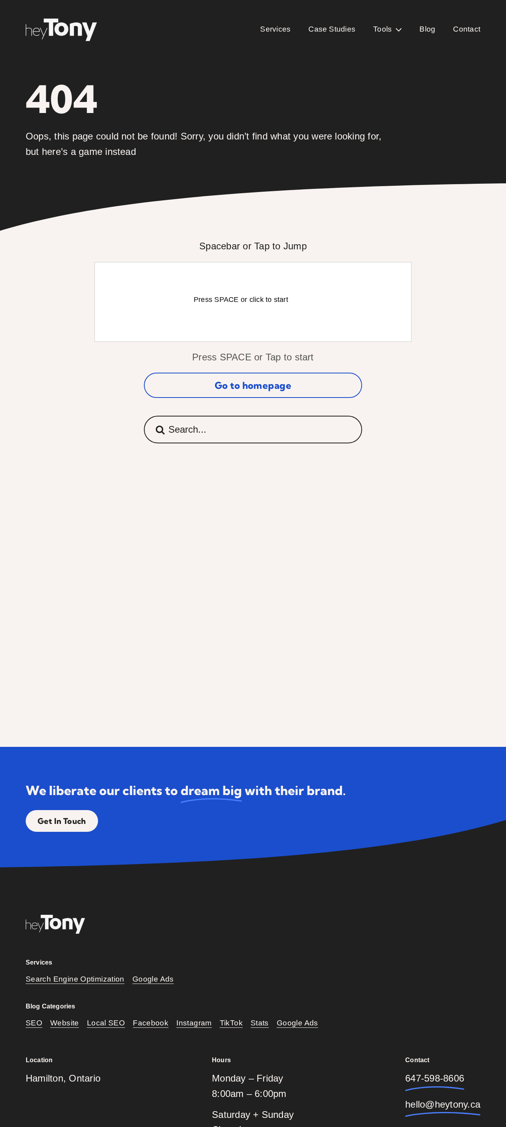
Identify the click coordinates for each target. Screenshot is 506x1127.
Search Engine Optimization (75, 979)
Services (275, 29)
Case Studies (331, 29)
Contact (466, 29)
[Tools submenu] (399, 30)
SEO (34, 1023)
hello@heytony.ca (442, 1104)
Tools (382, 29)
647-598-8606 (434, 1078)
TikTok (231, 1023)
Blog (427, 29)
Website (64, 1023)
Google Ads (153, 979)
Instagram (193, 1023)
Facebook (150, 1023)
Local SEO (106, 1023)
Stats (260, 1023)
